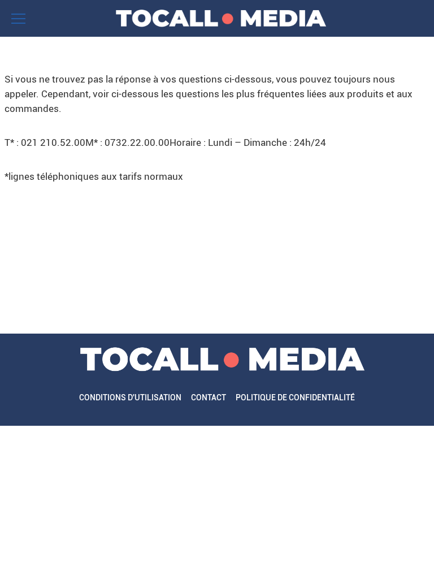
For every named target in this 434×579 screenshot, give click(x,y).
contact (208, 397)
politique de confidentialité (295, 397)
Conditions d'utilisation (130, 397)
